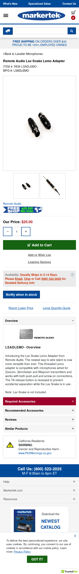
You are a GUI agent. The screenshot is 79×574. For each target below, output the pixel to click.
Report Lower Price (21, 308)
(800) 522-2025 (51, 279)
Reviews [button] (11, 419)
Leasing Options (39, 262)
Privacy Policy (22, 551)
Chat (27, 279)
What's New (10, 3)
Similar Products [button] (16, 429)
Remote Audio (12, 204)
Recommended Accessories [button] (24, 410)
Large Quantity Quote (56, 308)
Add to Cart (42, 245)
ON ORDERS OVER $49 (39, 43)
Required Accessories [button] (20, 401)
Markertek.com (13, 490)
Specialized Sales (39, 3)
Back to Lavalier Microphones (24, 54)
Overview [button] (11, 321)
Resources (10, 499)
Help (6, 482)
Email (18, 279)
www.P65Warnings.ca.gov (34, 453)
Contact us (69, 3)
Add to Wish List (39, 255)
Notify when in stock (21, 294)
